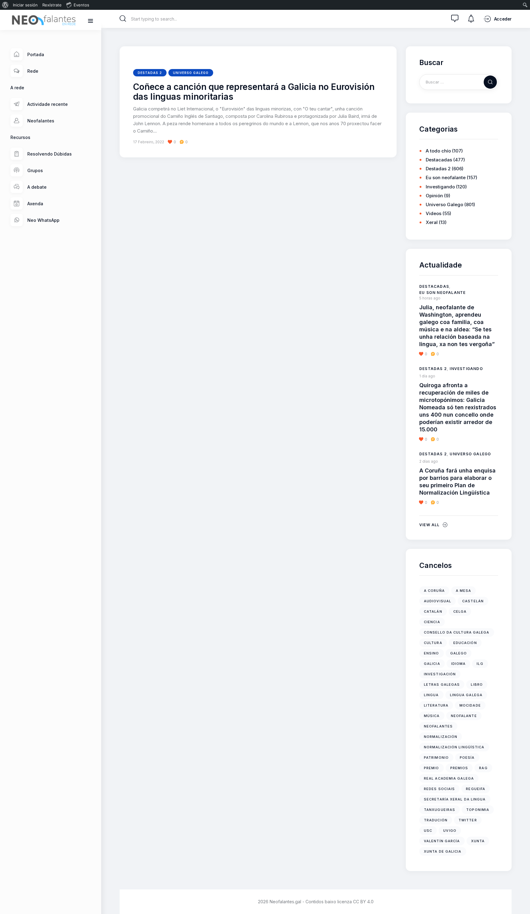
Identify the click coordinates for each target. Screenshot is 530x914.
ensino (431, 653)
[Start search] (123, 18)
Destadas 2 (150, 73)
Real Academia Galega (449, 778)
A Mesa (463, 590)
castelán (473, 601)
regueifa (475, 789)
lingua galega (466, 695)
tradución (435, 820)
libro (477, 684)
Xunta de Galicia (443, 851)
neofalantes (438, 726)
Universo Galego (191, 73)
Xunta (478, 841)
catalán (433, 611)
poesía (467, 757)
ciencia (432, 622)
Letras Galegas (442, 684)
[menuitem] (5, 5)
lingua (431, 695)
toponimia (477, 810)
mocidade (470, 705)
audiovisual (437, 601)
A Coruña (434, 590)
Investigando (440, 187)
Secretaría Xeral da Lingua (455, 799)
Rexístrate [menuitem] (52, 4)
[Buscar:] (458, 82)
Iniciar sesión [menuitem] (25, 4)
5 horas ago (429, 298)
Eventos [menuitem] (81, 4)
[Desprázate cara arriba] (521, 898)
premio (431, 768)
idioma (458, 663)
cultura (433, 643)
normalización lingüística (454, 747)
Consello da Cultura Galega (457, 632)
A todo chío (438, 151)
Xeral (432, 222)
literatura (436, 705)
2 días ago (428, 461)
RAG (483, 768)
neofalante (464, 716)
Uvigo (449, 830)
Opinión (434, 196)
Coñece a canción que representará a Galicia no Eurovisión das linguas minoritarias (253, 92)
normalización (440, 737)
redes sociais (439, 789)
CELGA (460, 611)
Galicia (432, 663)
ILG (480, 663)
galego (458, 653)
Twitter (468, 820)
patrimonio (436, 757)
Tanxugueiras (439, 810)
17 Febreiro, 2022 (148, 142)
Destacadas (439, 160)
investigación (440, 674)
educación (465, 643)
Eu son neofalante (446, 177)
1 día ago (427, 376)
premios (459, 768)
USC (428, 830)
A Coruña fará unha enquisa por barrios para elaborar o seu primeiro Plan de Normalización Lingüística (457, 481)
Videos (433, 213)
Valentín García (442, 841)
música (432, 716)
